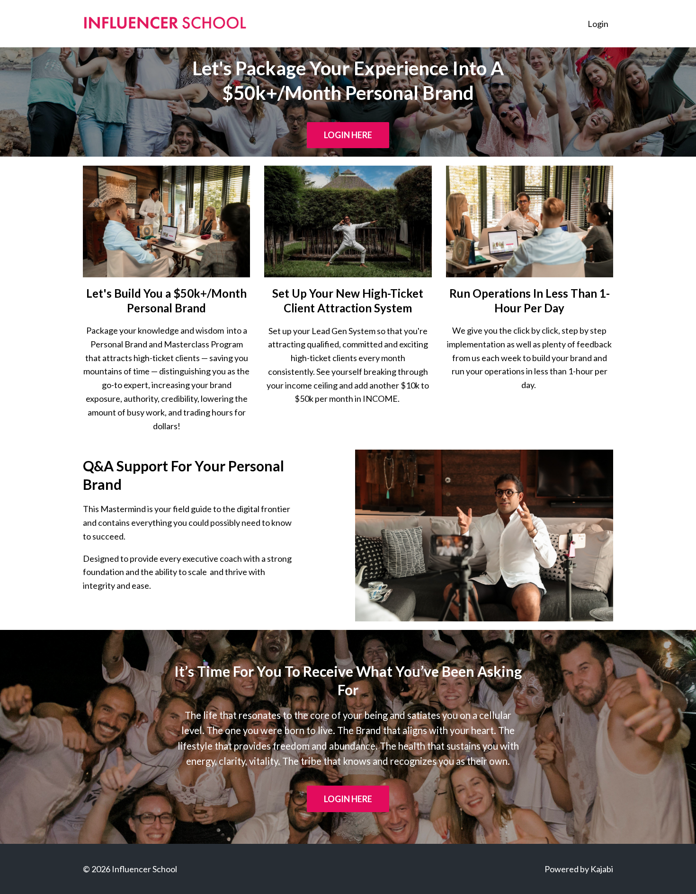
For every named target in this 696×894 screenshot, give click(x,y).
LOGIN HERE (348, 135)
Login (598, 23)
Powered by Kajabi (578, 869)
